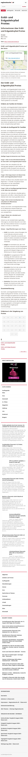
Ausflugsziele (10, 10)
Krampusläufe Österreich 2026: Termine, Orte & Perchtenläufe (13, 479)
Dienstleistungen (6, 584)
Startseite (4, 695)
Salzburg (4, 408)
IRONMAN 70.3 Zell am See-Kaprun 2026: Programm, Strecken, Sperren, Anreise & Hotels (13, 647)
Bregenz (4, 417)
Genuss (4, 587)
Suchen (24, 6)
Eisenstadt (5, 399)
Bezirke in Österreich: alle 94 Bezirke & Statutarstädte (12, 497)
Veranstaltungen (6, 605)
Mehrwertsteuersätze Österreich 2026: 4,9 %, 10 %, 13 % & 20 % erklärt (13, 535)
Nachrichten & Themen (8, 593)
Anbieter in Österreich (7, 699)
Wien (3, 392)
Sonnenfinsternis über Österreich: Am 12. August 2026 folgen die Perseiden (13, 622)
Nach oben (23, 351)
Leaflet (11, 69)
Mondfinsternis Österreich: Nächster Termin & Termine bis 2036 (12, 635)
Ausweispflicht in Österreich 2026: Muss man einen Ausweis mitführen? (13, 669)
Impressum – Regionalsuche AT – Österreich (14, 702)
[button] (14, 62)
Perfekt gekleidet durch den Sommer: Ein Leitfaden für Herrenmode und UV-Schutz (13, 425)
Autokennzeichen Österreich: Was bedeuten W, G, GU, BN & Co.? (11, 631)
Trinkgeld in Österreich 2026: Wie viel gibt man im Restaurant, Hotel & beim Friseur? (13, 678)
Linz (3, 411)
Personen (4, 596)
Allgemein (5, 574)
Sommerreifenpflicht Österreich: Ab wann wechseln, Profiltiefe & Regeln (17, 516)
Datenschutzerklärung (7, 705)
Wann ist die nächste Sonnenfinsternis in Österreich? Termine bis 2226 (13, 626)
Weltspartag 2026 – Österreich (10, 744)
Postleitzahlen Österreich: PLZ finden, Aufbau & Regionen (12, 445)
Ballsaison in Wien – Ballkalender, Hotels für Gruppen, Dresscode (14, 673)
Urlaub (4, 602)
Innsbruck (5, 414)
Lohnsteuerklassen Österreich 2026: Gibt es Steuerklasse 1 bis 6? (17, 553)
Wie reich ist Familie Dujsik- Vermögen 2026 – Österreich (12, 655)
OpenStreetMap (18, 69)
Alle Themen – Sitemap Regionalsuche (12, 709)
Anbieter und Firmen (7, 577)
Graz (3, 396)
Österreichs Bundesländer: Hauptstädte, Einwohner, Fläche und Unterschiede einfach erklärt (13, 641)
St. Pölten (4, 402)
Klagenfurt (5, 405)
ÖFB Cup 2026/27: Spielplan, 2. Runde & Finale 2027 (17, 461)
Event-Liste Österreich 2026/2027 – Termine (13, 651)
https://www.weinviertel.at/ (11, 41)
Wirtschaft (17, 10)
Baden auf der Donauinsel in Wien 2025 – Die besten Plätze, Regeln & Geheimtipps (13, 664)
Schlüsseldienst (6, 599)
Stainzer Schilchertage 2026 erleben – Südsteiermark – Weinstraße (12, 660)
